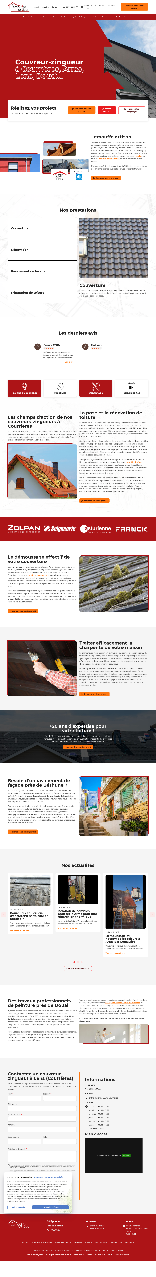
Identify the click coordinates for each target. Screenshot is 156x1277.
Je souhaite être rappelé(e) (131, 110)
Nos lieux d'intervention (124, 17)
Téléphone (12, 1104)
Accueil (36, 7)
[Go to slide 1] (74, 962)
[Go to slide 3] (82, 962)
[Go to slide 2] (78, 962)
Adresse (11, 1125)
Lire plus (69, 362)
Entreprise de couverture (32, 17)
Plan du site (100, 1254)
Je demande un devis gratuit (134, 7)
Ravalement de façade (69, 17)
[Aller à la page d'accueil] (18, 7)
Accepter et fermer (51, 1207)
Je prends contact (107, 110)
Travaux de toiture (49, 17)
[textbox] (24, 1141)
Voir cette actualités (19, 930)
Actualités (45, 7)
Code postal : (13, 1137)
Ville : (45, 1137)
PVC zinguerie (84, 17)
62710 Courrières (103, 1098)
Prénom (47, 1094)
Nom (10, 1094)
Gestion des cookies (83, 1254)
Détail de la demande (17, 1149)
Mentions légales (35, 1254)
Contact (55, 7)
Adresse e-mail (15, 1114)
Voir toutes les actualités (78, 968)
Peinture (96, 17)
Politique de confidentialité (58, 1254)
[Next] (152, 915)
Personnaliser (20, 1207)
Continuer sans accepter (16, 1201)
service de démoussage (39, 575)
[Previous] (3, 915)
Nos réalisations (108, 17)
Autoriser (126, 1155)
